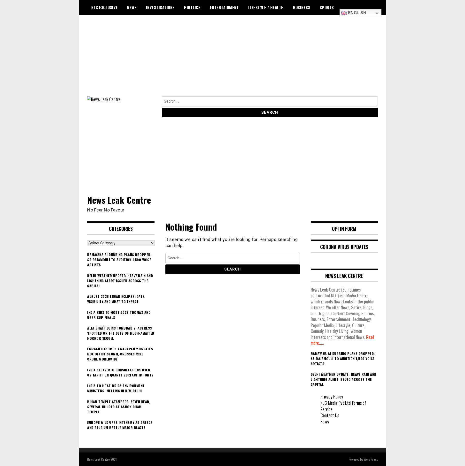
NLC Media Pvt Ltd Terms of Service (343, 406)
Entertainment (224, 7)
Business (301, 7)
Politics (192, 7)
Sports (327, 7)
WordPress (371, 459)
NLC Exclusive (104, 7)
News (132, 7)
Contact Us (329, 415)
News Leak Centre (119, 199)
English (356, 13)
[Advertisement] (232, 60)
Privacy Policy (331, 396)
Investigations (160, 7)
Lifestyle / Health (266, 7)
